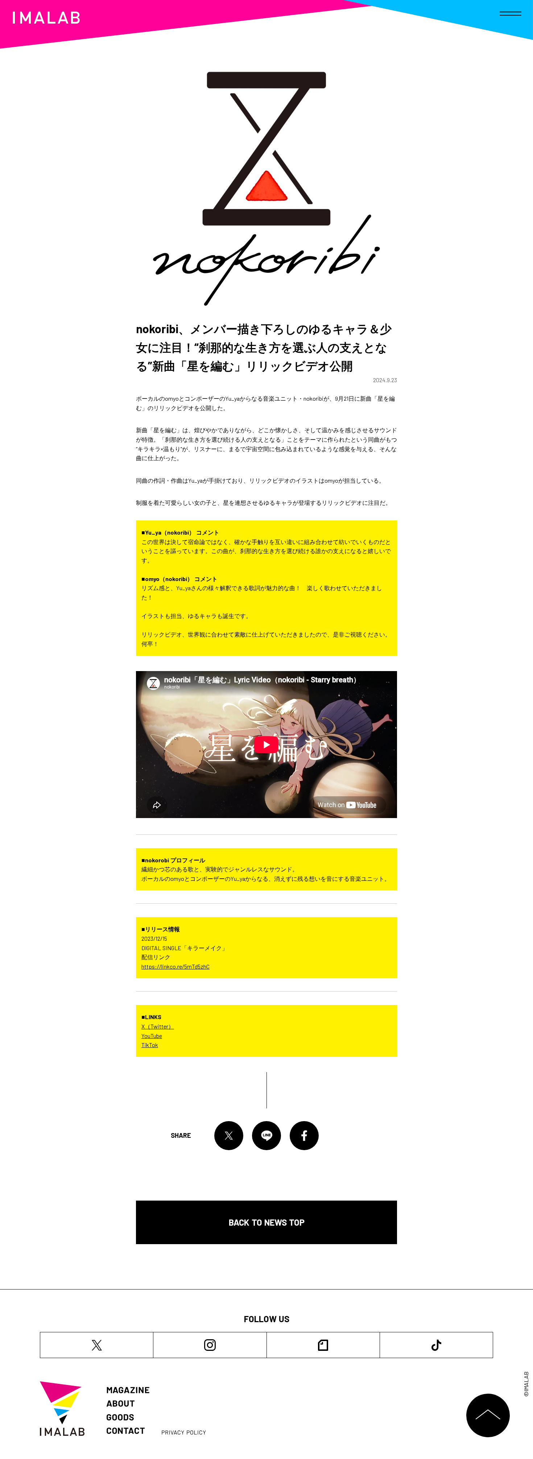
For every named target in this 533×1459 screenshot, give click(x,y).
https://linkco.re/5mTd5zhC (175, 966)
